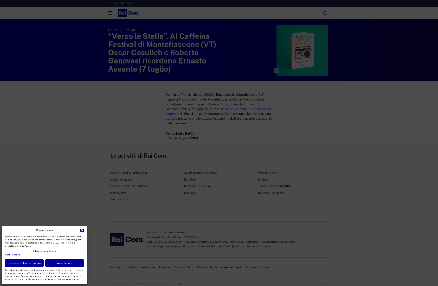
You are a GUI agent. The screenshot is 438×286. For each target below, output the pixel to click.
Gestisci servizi (12, 255)
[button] (82, 230)
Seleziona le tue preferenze (24, 263)
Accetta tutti (64, 263)
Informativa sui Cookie (44, 251)
